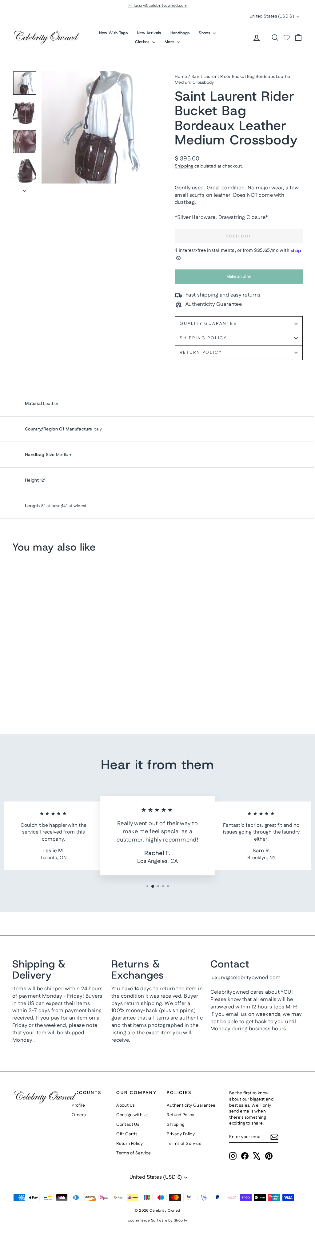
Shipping (184, 166)
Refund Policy (180, 1115)
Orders (79, 1115)
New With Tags (113, 32)
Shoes (205, 32)
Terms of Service (133, 1153)
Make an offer (239, 279)
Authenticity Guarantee (191, 1105)
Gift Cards (126, 1134)
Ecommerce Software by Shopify (157, 1220)
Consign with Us (132, 1115)
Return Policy (201, 352)
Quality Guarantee (208, 324)
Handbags (180, 32)
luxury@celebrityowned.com (245, 977)
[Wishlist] (286, 37)
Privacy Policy (181, 1134)
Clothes (143, 41)
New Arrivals (149, 32)
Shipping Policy (203, 338)
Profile (78, 1105)
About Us (125, 1105)
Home (181, 77)
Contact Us (127, 1124)
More (170, 41)
